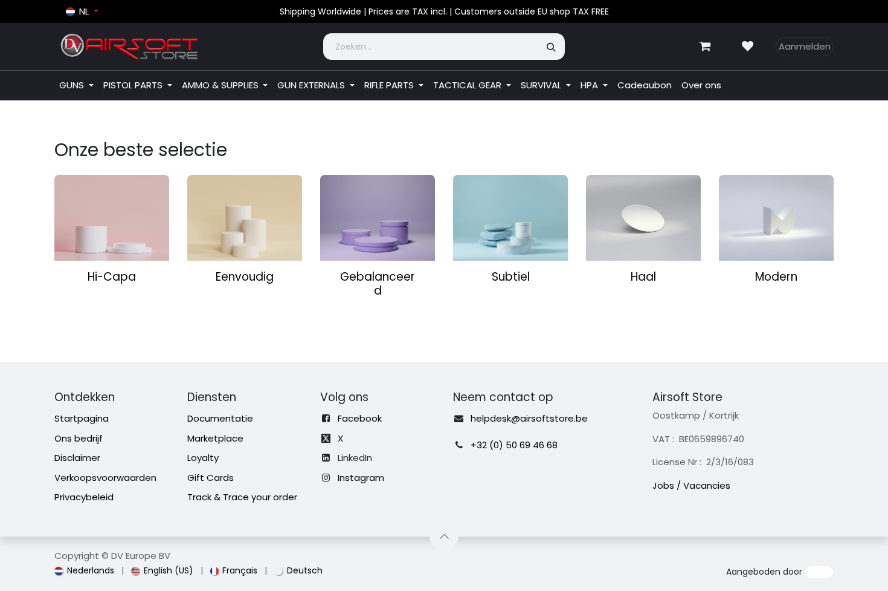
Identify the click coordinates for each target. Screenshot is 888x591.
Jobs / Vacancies (691, 485)
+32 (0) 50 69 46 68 (514, 445)
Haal (643, 277)
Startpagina (81, 418)
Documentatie (220, 418)
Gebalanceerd (377, 284)
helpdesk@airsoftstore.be (529, 418)
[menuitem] (76, 85)
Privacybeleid (84, 497)
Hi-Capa (112, 277)
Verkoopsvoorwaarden (105, 477)
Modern (776, 277)
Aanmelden (805, 46)
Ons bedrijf (78, 438)
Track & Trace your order (242, 497)
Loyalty (203, 457)
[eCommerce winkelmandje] (705, 46)
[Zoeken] (552, 46)
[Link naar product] (111, 218)
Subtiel (511, 277)
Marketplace (215, 438)
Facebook (360, 418)
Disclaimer (77, 457)
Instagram (361, 477)
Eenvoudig (245, 277)
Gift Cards (210, 477)
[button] (444, 536)
